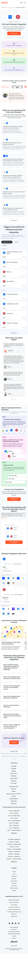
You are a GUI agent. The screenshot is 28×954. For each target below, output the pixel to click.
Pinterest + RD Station (14, 851)
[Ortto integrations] (8, 578)
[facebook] (9, 923)
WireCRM (13, 768)
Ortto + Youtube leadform (14, 830)
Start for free (14, 33)
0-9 (2, 753)
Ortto (13, 7)
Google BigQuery (13, 798)
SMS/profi (13, 803)
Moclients (13, 789)
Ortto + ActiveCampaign (14, 820)
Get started (14, 742)
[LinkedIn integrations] (3, 613)
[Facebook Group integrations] (18, 609)
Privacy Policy (14, 929)
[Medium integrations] (13, 613)
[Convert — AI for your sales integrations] (13, 609)
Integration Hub (4, 7)
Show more (14, 220)
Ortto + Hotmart (14, 813)
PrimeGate (13, 766)
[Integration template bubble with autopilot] (14, 209)
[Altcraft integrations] (3, 583)
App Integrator (14, 881)
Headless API (14, 916)
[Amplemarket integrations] (8, 583)
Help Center (14, 876)
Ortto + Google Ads (14, 828)
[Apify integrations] (13, 583)
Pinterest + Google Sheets (14, 844)
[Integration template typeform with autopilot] (14, 128)
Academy (14, 878)
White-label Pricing (14, 902)
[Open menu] (25, 2)
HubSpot (13, 796)
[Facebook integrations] (3, 609)
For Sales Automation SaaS (14, 909)
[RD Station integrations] (13, 578)
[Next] (15, 399)
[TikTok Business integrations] (8, 609)
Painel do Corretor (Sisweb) (13, 793)
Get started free (14, 499)
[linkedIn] (12, 923)
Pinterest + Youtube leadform (14, 859)
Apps (10, 7)
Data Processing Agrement (14, 931)
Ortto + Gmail (14, 818)
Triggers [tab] (16, 242)
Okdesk (13, 791)
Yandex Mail (13, 801)
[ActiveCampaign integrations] (3, 578)
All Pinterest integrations (14, 839)
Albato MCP (14, 914)
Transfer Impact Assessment (14, 933)
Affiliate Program (14, 888)
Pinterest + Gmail (14, 846)
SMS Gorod (14, 773)
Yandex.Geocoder (13, 786)
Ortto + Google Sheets (14, 815)
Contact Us (14, 938)
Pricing (14, 871)
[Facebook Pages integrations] (23, 609)
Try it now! (24, 256)
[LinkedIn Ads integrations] (8, 613)
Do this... (7, 533)
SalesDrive (13, 780)
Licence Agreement (14, 927)
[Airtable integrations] (23, 578)
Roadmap (14, 883)
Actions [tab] (4, 245)
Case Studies (14, 904)
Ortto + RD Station (14, 823)
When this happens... (10, 525)
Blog (14, 874)
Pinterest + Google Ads (14, 856)
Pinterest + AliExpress (14, 854)
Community (14, 885)
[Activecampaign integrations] (18, 578)
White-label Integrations (14, 900)
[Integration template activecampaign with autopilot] (14, 160)
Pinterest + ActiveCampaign (14, 849)
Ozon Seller (14, 783)
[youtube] (15, 923)
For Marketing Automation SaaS (14, 911)
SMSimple (13, 776)
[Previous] (12, 399)
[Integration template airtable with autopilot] (14, 177)
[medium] (18, 923)
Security (14, 935)
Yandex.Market (13, 778)
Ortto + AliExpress (14, 825)
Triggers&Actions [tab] (7, 242)
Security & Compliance (14, 907)
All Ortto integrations (14, 810)
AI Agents (14, 890)
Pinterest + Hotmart (14, 842)
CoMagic (13, 771)
